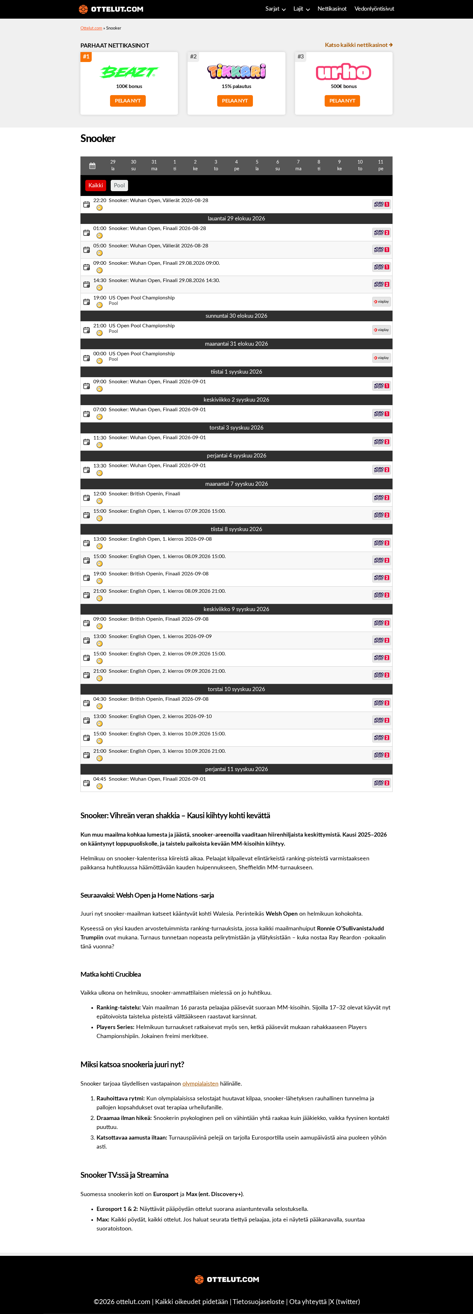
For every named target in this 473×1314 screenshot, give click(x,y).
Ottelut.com (91, 28)
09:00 (99, 263)
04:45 (99, 779)
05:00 (99, 245)
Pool (119, 185)
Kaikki (95, 185)
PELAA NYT (128, 100)
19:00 (99, 297)
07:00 (99, 409)
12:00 (99, 493)
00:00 (99, 353)
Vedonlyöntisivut (374, 9)
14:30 (99, 280)
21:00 (99, 325)
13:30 (99, 465)
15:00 (99, 511)
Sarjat (272, 9)
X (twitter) (345, 1302)
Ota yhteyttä (308, 1302)
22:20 (99, 200)
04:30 (99, 699)
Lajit (298, 9)
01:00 (99, 228)
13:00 (99, 539)
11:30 (99, 437)
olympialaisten (200, 1084)
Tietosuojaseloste (258, 1302)
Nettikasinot (332, 9)
